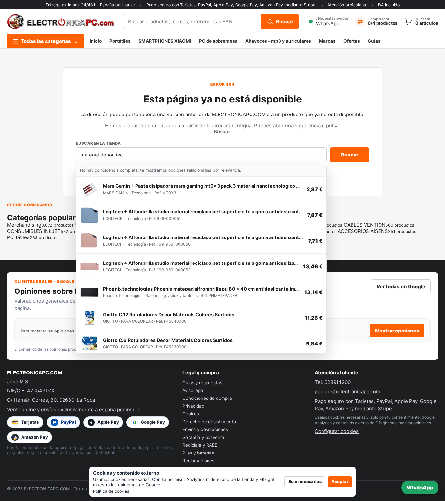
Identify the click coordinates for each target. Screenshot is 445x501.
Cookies (190, 413)
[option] (201, 189)
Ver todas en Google (400, 286)
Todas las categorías (45, 41)
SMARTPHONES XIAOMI (164, 41)
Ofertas (351, 41)
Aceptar (339, 481)
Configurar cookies (337, 431)
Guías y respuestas (202, 382)
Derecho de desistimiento (209, 421)
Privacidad (193, 406)
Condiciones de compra (207, 398)
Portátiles (120, 41)
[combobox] (192, 21)
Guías (374, 41)
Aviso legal (193, 390)
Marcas (327, 41)
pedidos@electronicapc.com (347, 391)
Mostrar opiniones (397, 331)
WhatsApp (420, 487)
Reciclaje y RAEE (199, 445)
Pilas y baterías (198, 452)
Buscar (349, 155)
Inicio (96, 41)
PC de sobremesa (218, 41)
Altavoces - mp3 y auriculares (278, 41)
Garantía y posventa (203, 437)
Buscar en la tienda (98, 143)
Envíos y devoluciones (205, 429)
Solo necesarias (305, 481)
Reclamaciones (198, 460)
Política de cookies (111, 491)
